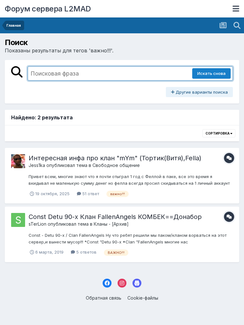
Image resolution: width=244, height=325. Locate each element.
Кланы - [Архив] (111, 224)
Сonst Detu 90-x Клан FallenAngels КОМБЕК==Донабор (115, 217)
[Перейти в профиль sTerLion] (18, 220)
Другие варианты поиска (201, 92)
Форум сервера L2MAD (48, 8)
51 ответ (90, 193)
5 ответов (86, 252)
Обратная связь (103, 298)
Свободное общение (116, 165)
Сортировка (218, 133)
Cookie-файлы (142, 298)
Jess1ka (37, 165)
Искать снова (211, 73)
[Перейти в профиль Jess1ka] (18, 161)
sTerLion (37, 224)
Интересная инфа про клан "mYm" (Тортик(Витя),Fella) (115, 158)
